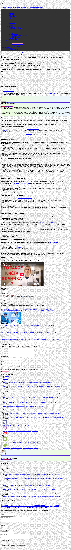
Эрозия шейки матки (14, 29)
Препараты (11, 19)
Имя (2, 359)
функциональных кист (24, 89)
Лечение (11, 18)
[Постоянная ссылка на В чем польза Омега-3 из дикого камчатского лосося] (4, 408)
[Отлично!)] (31, 296)
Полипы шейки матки (17, 37)
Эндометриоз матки (14, 27)
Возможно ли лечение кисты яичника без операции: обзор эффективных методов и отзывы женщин (27, 310)
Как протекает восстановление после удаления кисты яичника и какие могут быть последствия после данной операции (29, 325)
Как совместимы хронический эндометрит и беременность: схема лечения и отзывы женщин (25, 467)
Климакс (8, 12)
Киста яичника (12, 41)
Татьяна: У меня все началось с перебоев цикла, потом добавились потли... (21, 442)
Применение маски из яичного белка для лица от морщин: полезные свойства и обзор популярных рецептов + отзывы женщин (33, 417)
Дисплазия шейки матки (15, 28)
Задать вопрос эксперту (7, 106)
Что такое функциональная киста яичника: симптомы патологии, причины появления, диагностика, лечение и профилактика (33, 478)
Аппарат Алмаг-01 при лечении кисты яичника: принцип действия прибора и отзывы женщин (26, 309)
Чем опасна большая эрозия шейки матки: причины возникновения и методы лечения (23, 470)
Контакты (5, 4)
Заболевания (12, 16)
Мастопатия (9, 48)
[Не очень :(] (12, 296)
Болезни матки (9, 26)
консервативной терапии (46, 222)
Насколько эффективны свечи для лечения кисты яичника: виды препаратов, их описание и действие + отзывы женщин (29, 332)
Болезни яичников (10, 40)
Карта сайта (5, 3)
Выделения (11, 14)
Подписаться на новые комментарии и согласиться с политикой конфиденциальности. (23, 369)
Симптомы (11, 17)
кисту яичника (23, 62)
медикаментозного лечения (25, 198)
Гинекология (6, 10)
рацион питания (18, 247)
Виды (10, 21)
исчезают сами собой (8, 91)
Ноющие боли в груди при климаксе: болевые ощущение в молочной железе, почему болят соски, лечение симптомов (31, 474)
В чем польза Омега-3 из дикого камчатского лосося (15, 409)
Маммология (6, 47)
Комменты (5, 379)
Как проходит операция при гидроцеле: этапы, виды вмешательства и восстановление (23, 406)
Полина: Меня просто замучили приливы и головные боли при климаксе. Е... (21, 436)
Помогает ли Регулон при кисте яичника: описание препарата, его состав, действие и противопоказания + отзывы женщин (30, 339)
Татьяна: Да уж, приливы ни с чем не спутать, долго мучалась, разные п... (20, 448)
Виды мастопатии (13, 49)
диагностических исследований (21, 183)
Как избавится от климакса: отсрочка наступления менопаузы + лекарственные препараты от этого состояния (29, 390)
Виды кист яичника (16, 42)
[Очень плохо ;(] (5, 296)
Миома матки (9, 20)
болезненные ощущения (9, 130)
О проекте (5, 5)
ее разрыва (29, 134)
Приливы (11, 13)
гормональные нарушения (29, 67)
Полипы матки (12, 36)
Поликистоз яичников (14, 46)
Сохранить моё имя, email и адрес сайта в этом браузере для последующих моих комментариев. (24, 366)
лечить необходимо (54, 93)
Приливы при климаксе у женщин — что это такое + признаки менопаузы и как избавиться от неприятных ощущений (31, 393)
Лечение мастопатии (14, 50)
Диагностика (12, 23)
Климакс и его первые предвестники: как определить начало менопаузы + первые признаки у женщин (27, 382)
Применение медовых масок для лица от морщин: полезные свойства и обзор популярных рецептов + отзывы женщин (31, 413)
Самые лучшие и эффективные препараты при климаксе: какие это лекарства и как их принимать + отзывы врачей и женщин (33, 386)
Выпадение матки (13, 38)
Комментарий (4, 356)
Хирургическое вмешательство (9, 216)
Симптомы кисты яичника (18, 45)
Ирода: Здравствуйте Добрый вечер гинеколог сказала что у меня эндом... (20, 431)
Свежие (5, 377)
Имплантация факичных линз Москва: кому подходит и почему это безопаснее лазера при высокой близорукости (30, 402)
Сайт (2, 364)
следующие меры (53, 242)
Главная (5, 9)
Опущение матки (13, 39)
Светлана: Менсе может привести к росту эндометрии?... (16, 425)
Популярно (6, 376)
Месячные (11, 15)
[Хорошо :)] (25, 296)
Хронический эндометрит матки (19, 35)
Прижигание (15, 33)
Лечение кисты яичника (17, 44)
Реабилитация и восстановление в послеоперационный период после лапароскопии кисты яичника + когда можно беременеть (30, 507)
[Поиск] (1, 1)
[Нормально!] (18, 296)
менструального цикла (33, 129)
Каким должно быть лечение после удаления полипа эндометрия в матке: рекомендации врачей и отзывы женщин (30, 397)
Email (2, 361)
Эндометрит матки (13, 34)
